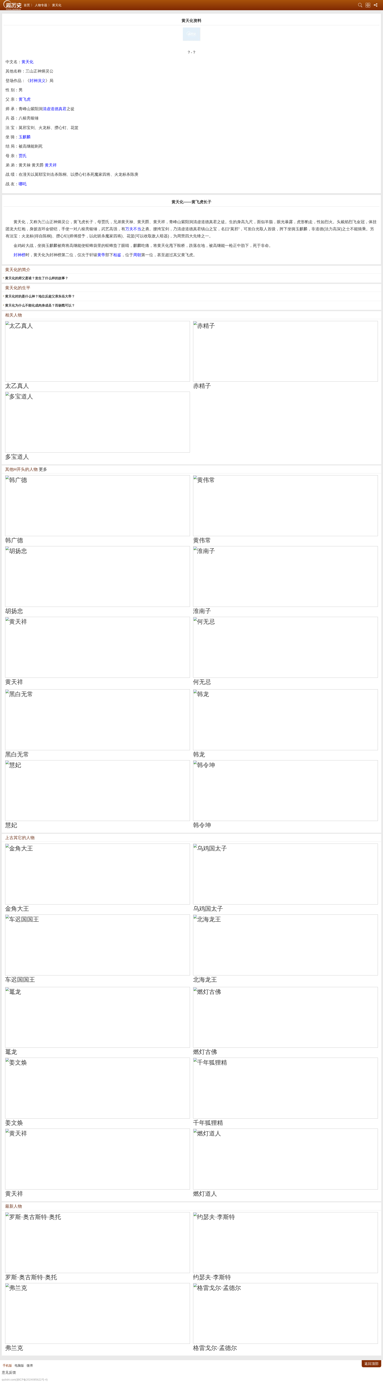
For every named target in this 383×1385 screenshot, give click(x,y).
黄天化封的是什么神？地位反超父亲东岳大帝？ (40, 296)
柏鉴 (117, 255)
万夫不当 (133, 229)
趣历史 (12, 5)
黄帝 (101, 255)
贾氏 (23, 156)
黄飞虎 (25, 99)
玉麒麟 (25, 137)
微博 (30, 1365)
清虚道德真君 (54, 109)
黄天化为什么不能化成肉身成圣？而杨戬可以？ (40, 305)
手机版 (7, 1365)
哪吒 (23, 184)
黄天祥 (51, 165)
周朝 (137, 255)
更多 (43, 469)
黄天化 (56, 5)
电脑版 (19, 1365)
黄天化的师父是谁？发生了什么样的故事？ (36, 278)
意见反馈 (9, 1372)
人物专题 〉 (43, 5)
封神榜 (19, 255)
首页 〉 (29, 5)
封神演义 (37, 80)
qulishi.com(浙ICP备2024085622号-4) (25, 1379)
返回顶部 (371, 1363)
